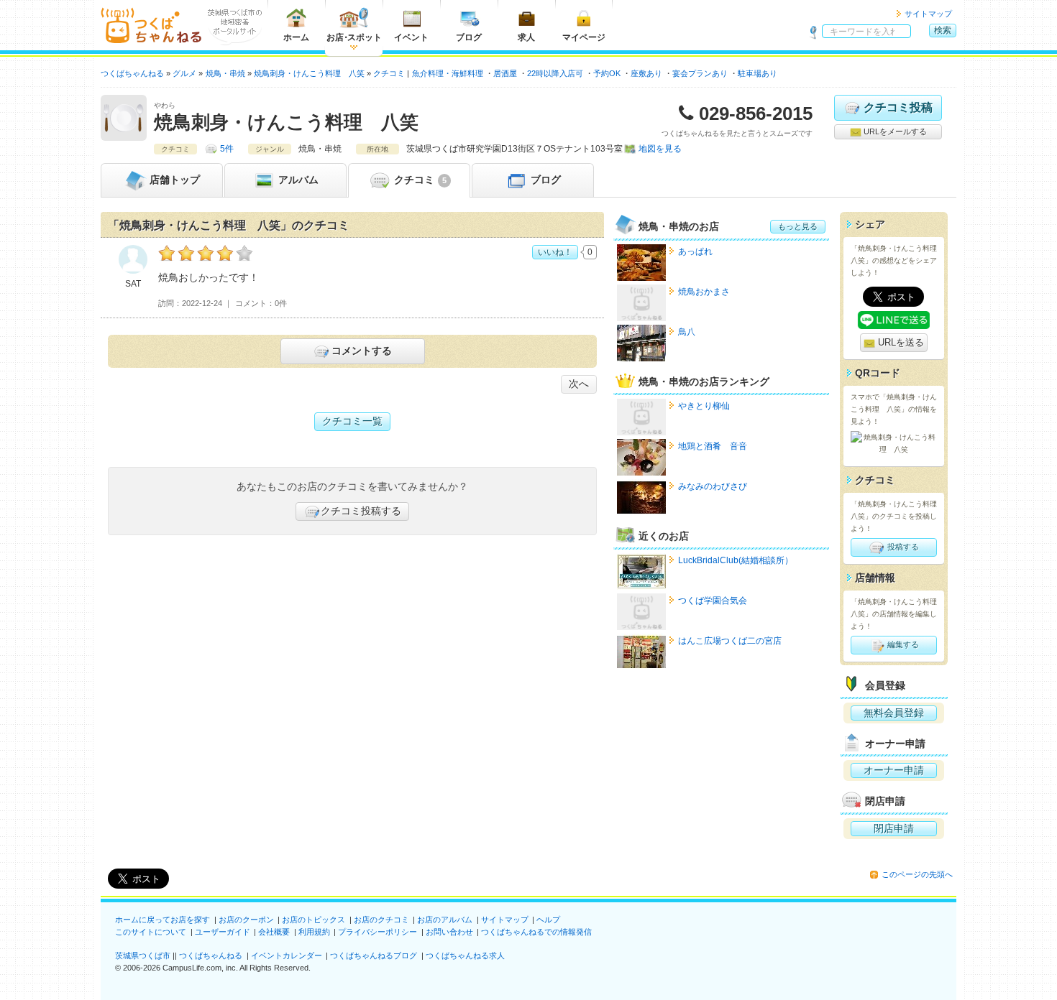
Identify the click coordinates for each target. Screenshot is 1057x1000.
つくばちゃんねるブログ (373, 955)
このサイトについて (150, 931)
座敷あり (646, 73)
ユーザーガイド (222, 931)
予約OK (607, 73)
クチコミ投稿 (898, 107)
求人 (526, 37)
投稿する (902, 546)
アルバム (297, 179)
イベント (411, 37)
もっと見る (798, 226)
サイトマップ (928, 13)
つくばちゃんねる (210, 955)
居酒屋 (505, 73)
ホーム (296, 37)
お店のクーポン (246, 919)
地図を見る (660, 149)
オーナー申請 (894, 770)
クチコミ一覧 (352, 421)
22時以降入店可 (555, 73)
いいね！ (555, 252)
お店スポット (354, 37)
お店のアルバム (444, 919)
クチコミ (419, 179)
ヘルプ (548, 919)
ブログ (469, 37)
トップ (175, 179)
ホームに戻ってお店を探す (162, 919)
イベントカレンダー (286, 955)
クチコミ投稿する (361, 511)
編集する (902, 644)
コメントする (361, 350)
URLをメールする (894, 131)
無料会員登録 (894, 712)
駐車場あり (757, 73)
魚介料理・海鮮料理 (447, 73)
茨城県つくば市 (142, 955)
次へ (579, 383)
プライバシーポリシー (377, 931)
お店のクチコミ (381, 919)
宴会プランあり (700, 73)
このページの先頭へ (917, 874)
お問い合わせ (449, 931)
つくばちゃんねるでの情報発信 (536, 931)
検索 (942, 30)
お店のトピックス (313, 919)
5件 (227, 149)
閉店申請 (894, 828)
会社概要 (274, 931)
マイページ (583, 37)
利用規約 (314, 931)
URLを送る (899, 342)
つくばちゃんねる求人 (465, 955)
